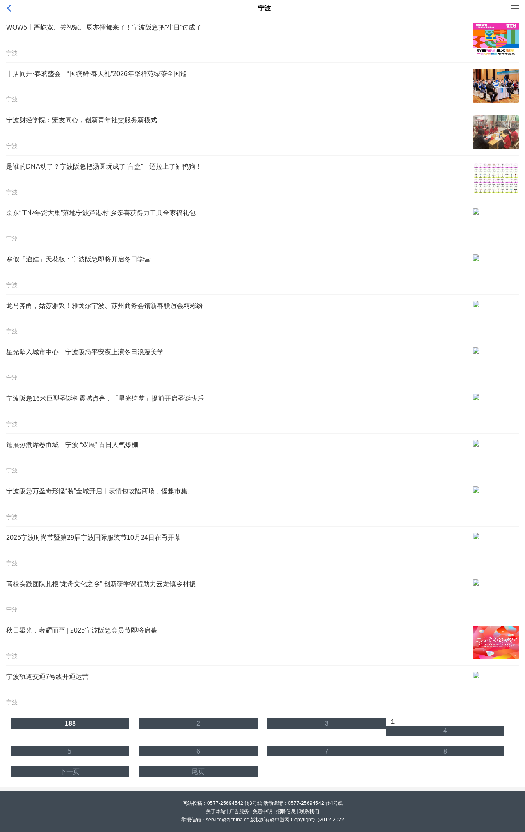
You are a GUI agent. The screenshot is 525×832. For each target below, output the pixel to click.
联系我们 (309, 811)
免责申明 (262, 811)
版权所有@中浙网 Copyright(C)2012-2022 (297, 820)
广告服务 (239, 811)
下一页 (70, 771)
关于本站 (216, 811)
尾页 (198, 771)
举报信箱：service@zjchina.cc (215, 820)
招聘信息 (286, 811)
